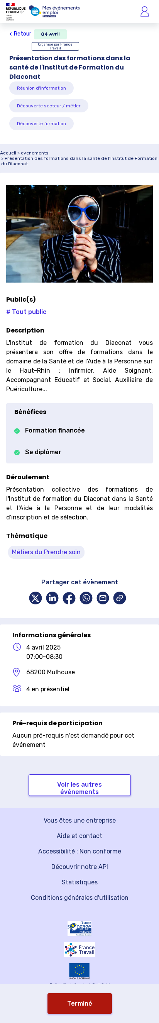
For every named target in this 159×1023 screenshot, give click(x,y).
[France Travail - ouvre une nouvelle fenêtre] (79, 949)
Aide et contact (79, 836)
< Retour (20, 34)
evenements (35, 153)
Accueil (8, 153)
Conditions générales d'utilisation (80, 897)
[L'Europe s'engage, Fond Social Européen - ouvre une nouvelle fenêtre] (79, 928)
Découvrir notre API (79, 866)
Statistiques (80, 882)
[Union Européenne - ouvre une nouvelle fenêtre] (79, 971)
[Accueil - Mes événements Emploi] (54, 11)
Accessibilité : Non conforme (79, 851)
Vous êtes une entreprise (80, 820)
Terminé (79, 1003)
